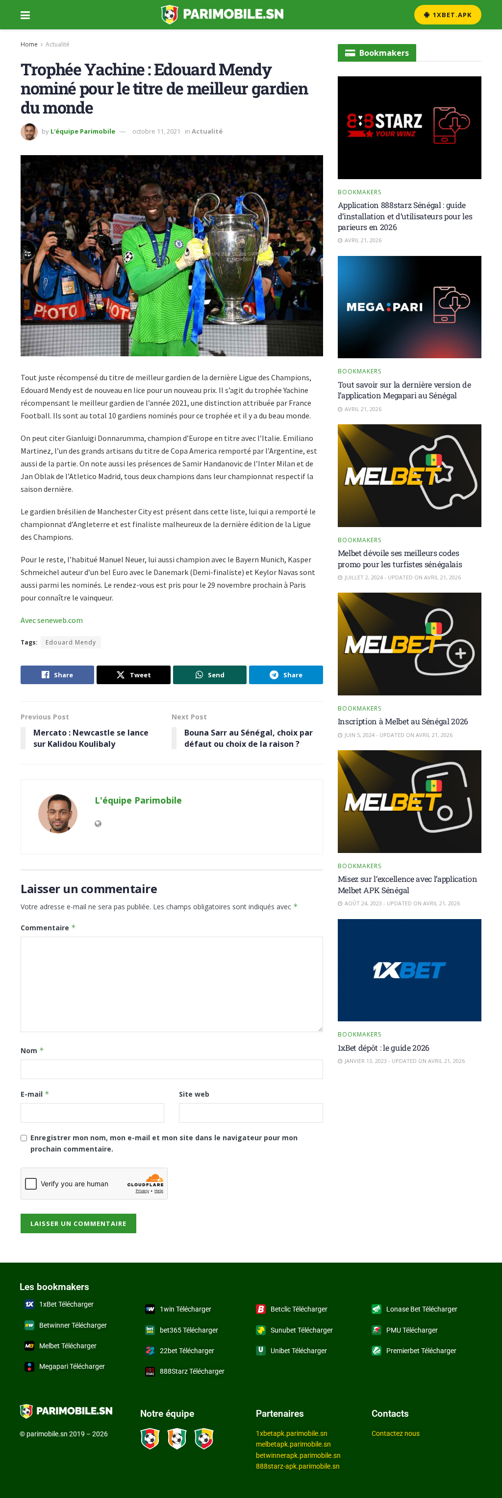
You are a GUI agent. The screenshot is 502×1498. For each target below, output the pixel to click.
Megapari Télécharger (72, 1366)
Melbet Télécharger (68, 1346)
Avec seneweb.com (52, 620)
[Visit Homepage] (222, 14)
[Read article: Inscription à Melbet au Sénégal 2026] (409, 644)
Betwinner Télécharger (73, 1325)
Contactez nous (396, 1433)
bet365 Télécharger (189, 1330)
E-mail (35, 1094)
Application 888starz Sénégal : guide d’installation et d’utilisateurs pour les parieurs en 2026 (405, 216)
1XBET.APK (451, 14)
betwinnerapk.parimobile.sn (298, 1455)
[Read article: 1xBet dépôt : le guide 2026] (409, 970)
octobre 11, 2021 (156, 131)
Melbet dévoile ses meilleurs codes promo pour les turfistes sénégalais (400, 558)
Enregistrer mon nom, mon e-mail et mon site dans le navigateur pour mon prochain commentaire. (164, 1143)
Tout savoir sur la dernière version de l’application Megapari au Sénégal (404, 389)
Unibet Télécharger (299, 1351)
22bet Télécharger (187, 1351)
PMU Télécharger (412, 1330)
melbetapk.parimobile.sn (293, 1444)
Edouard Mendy (71, 642)
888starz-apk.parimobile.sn (298, 1466)
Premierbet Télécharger (421, 1351)
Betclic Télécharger (299, 1309)
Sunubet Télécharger (302, 1330)
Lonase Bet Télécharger (421, 1309)
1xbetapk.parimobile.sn (291, 1433)
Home (29, 44)
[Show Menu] (25, 14)
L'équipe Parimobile (82, 131)
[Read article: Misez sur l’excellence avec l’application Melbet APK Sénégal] (409, 801)
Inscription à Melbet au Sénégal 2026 (403, 721)
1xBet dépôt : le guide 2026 (383, 1047)
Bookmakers (359, 192)
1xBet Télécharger (66, 1304)
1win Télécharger (185, 1309)
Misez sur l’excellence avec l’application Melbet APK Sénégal (407, 884)
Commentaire (48, 927)
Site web (194, 1094)
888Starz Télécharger (192, 1371)
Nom (32, 1050)
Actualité (58, 44)
